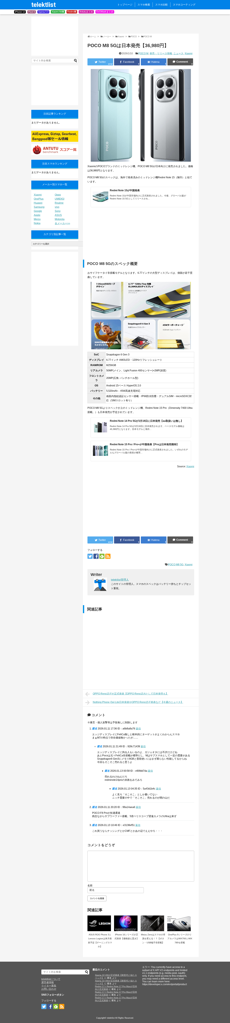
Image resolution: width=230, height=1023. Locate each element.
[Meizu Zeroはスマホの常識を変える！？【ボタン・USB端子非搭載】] (153, 923)
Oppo (58, 194)
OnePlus (38, 198)
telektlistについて (50, 979)
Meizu (37, 219)
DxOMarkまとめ (104, 11)
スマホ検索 (144, 4)
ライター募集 (48, 985)
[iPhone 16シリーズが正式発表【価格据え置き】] (126, 923)
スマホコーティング (184, 4)
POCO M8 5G (175, 564)
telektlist (43, 4)
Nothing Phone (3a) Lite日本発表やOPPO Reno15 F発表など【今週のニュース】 (138, 702)
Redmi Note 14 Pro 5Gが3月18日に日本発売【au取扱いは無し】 (146, 421)
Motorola (59, 219)
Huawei (38, 203)
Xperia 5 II (43, 11)
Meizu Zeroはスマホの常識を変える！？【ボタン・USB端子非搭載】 (153, 938)
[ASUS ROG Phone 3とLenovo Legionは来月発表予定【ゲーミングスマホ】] (99, 923)
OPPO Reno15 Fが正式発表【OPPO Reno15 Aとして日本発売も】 (130, 693)
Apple (37, 215)
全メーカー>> (62, 223)
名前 (89, 885)
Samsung (39, 207)
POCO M (143, 53)
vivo (57, 207)
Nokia (37, 223)
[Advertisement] (140, 24)
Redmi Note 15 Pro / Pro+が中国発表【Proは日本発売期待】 (144, 444)
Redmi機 (71, 11)
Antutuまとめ (86, 11)
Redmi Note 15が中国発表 (125, 190)
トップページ (124, 4)
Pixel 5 (31, 11)
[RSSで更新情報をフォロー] (107, 556)
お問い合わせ (48, 989)
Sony (58, 211)
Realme (59, 203)
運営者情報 (47, 982)
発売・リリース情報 (161, 53)
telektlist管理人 (120, 579)
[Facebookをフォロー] (96, 556)
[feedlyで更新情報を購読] (102, 556)
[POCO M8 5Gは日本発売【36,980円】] (153, 61)
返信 (138, 728)
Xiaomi (188, 53)
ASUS (58, 215)
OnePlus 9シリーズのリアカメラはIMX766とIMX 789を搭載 (179, 938)
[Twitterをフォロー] (90, 556)
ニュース (178, 53)
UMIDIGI (59, 198)
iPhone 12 (20, 11)
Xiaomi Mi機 (58, 11)
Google (38, 211)
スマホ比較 (161, 4)
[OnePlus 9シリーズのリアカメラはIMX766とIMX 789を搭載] (179, 923)
